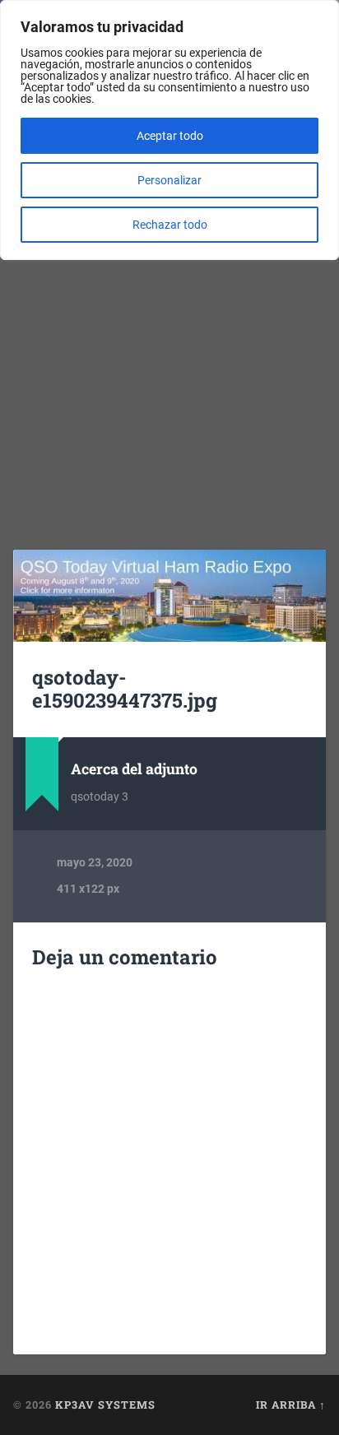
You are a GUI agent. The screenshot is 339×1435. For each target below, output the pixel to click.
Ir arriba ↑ (291, 1404)
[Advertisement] (169, 351)
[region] (169, 130)
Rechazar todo (169, 224)
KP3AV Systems (105, 1404)
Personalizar (169, 180)
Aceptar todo (170, 135)
